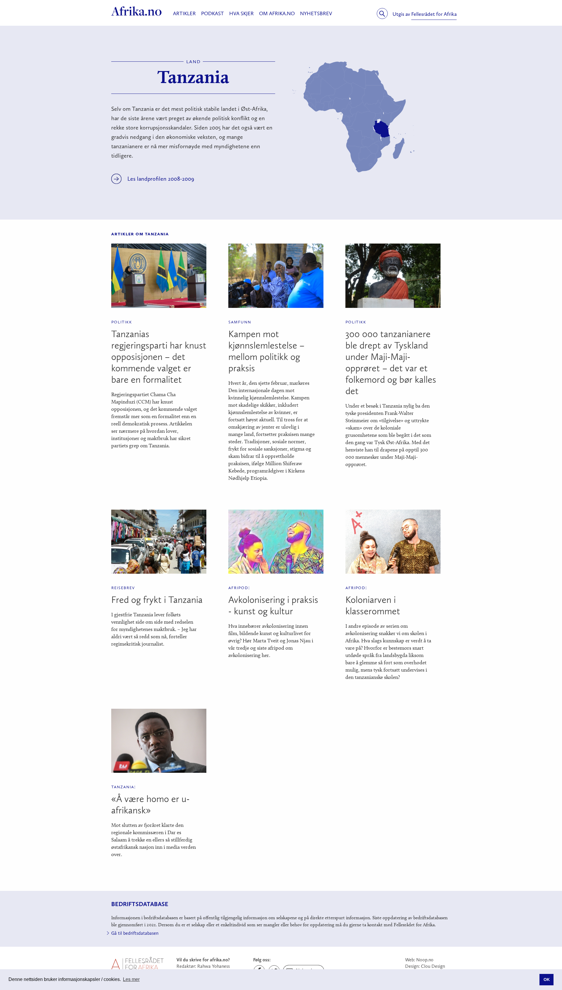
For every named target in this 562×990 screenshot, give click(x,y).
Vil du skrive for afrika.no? (203, 960)
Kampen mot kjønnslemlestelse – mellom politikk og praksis (266, 351)
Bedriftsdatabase (139, 904)
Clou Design (433, 966)
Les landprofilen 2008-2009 (160, 179)
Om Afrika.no (277, 13)
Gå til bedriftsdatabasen (134, 933)
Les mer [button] (131, 979)
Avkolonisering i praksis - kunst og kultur (273, 605)
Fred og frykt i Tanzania (157, 600)
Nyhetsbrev (316, 13)
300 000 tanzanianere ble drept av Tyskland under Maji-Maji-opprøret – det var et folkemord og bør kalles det (390, 362)
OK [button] (547, 979)
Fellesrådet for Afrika (434, 14)
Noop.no (425, 960)
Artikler (184, 13)
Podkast (212, 13)
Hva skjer (241, 13)
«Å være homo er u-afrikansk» (150, 804)
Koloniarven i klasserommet (372, 605)
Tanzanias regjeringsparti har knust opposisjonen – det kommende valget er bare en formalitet (158, 356)
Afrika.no (136, 11)
